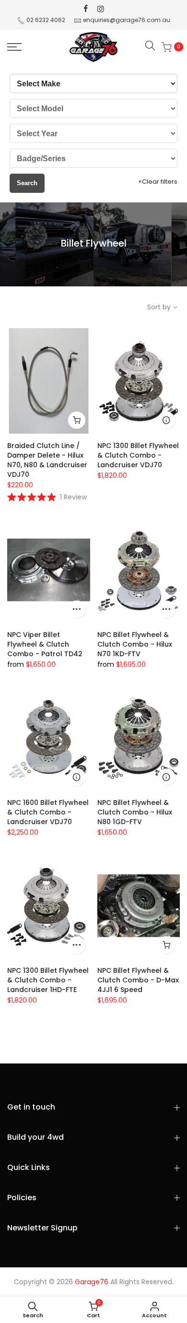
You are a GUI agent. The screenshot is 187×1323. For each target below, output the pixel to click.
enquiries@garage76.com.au (126, 20)
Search (27, 183)
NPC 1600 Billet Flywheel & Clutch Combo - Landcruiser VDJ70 (48, 812)
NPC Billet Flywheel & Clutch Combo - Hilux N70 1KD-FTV (134, 644)
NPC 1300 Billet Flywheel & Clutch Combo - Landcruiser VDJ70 (138, 455)
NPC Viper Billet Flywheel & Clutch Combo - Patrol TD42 (44, 644)
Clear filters (157, 181)
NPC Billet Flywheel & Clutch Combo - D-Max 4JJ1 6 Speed (138, 980)
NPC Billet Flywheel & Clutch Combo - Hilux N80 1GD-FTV (134, 812)
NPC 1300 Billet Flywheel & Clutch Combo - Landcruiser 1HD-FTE (48, 980)
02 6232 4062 (45, 20)
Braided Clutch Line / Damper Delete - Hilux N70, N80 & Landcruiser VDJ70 (47, 460)
